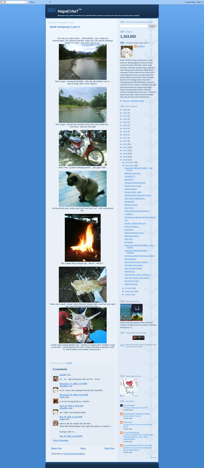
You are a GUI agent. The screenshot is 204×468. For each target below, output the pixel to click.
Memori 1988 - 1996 (133, 192)
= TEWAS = (129, 214)
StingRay (64, 386)
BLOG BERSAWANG (131, 450)
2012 (125, 147)
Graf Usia (129, 239)
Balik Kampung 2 (132, 236)
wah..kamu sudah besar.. (135, 198)
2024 (125, 116)
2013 (125, 144)
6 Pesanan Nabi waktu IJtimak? (135, 408)
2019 (125, 132)
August (128, 295)
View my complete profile (133, 101)
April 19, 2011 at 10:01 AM (71, 406)
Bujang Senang (131, 205)
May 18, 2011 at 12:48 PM (71, 436)
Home (83, 448)
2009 (125, 157)
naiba (62, 397)
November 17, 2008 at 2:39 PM (73, 384)
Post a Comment (60, 440)
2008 (125, 160)
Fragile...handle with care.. (136, 223)
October (128, 288)
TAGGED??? (130, 176)
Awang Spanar (131, 189)
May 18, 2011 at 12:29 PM (71, 417)
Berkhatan (129, 230)
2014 (125, 141)
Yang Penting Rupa (131, 433)
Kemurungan (130, 259)
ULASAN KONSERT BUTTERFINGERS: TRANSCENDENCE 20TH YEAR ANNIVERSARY (138, 437)
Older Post (109, 448)
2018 (125, 135)
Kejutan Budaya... (132, 226)
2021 (125, 125)
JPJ (126, 220)
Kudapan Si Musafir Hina (135, 183)
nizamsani (127, 422)
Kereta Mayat (129, 405)
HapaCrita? (70, 11)
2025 (125, 113)
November (129, 166)
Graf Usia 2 (129, 208)
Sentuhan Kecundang (134, 265)
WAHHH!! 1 (129, 180)
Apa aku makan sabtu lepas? (137, 278)
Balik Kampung (131, 284)
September (130, 291)
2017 (125, 138)
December (129, 162)
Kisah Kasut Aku (132, 281)
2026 (125, 110)
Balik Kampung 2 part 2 (65, 26)
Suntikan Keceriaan (133, 186)
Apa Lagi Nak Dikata (133, 268)
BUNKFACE (130, 271)
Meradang (129, 242)
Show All (154, 457)
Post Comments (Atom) (74, 454)
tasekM (63, 375)
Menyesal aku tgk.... (133, 173)
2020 (125, 128)
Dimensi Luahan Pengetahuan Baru (140, 256)
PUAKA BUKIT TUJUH (132, 416)
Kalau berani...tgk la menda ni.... (138, 275)
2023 (125, 119)
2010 (125, 154)
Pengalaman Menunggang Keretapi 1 (140, 217)
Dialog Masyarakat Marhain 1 (137, 211)
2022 (125, 122)
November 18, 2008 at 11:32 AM (74, 395)
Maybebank (129, 202)
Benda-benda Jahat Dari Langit (138, 195)
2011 (125, 150)
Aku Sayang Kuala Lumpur (136, 262)
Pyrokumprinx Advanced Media (136, 414)
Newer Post (56, 448)
